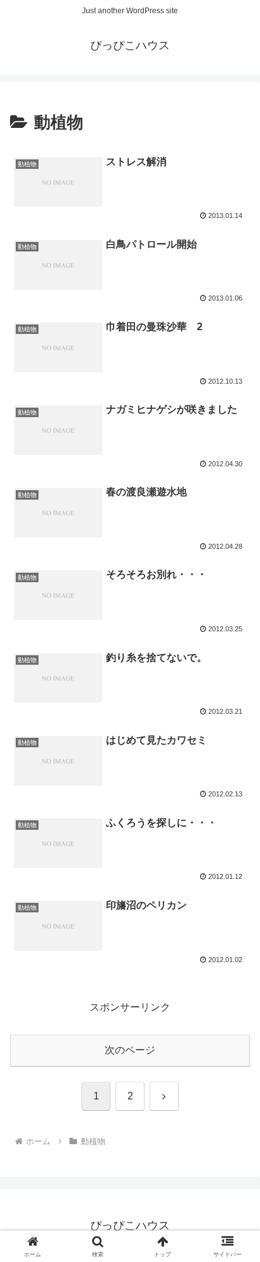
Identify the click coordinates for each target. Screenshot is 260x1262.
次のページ (130, 1050)
